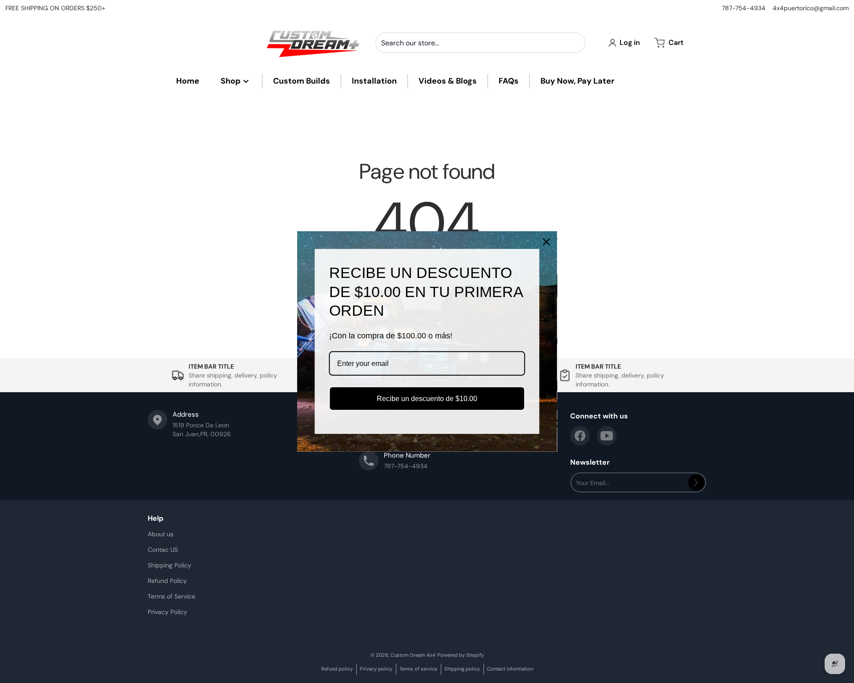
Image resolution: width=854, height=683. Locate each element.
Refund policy (337, 669)
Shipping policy (462, 669)
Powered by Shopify (460, 655)
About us (160, 534)
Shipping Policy (169, 565)
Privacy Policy (167, 612)
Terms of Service (171, 596)
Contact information (510, 669)
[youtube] (606, 436)
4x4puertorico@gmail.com (811, 8)
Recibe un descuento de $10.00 (427, 398)
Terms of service (418, 669)
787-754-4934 (743, 8)
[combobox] (480, 42)
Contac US (163, 550)
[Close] (546, 242)
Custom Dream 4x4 (413, 655)
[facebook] (580, 436)
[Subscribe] (696, 482)
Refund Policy (167, 581)
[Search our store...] (575, 42)
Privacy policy (376, 669)
